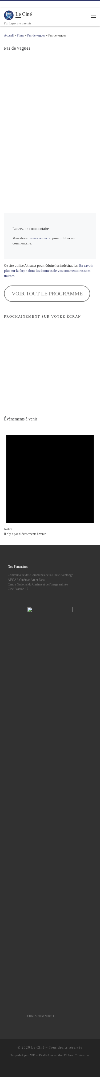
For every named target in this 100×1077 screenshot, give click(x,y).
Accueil (9, 35)
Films (20, 35)
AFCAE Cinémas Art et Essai (26, 579)
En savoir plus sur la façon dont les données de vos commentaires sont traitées (48, 271)
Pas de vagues (36, 35)
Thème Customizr (77, 1055)
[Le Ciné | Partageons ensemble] (9, 15)
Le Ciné (38, 1047)
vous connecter (40, 238)
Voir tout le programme (47, 293)
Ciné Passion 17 (18, 589)
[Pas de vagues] (50, 124)
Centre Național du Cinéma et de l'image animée (38, 584)
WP (32, 1055)
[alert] (50, 480)
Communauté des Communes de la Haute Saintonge (40, 575)
